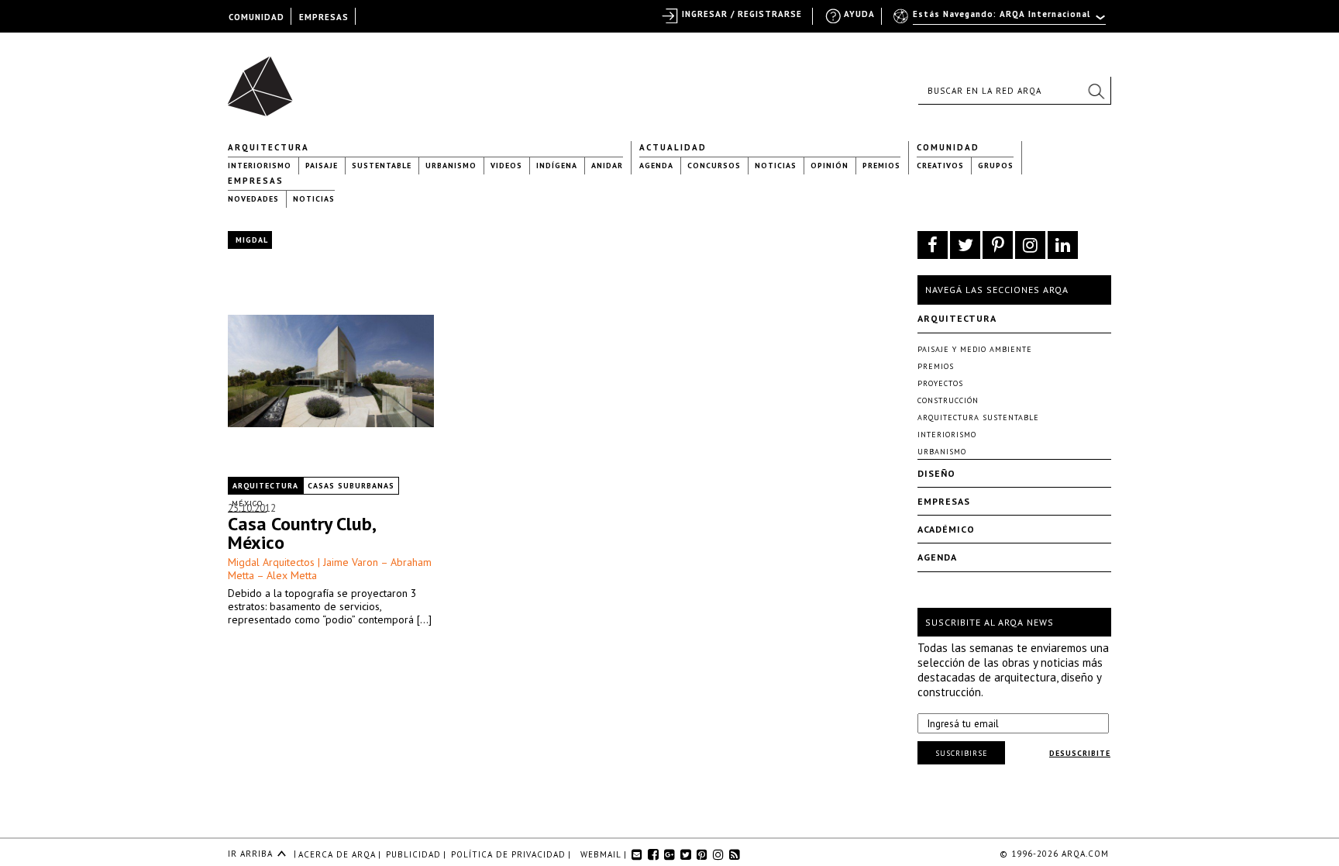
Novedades (253, 199)
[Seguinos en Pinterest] (998, 245)
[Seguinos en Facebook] (932, 245)
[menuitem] (1001, 21)
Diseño (936, 473)
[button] (1095, 90)
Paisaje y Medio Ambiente (974, 349)
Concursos (714, 165)
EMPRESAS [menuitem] (324, 17)
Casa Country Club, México (301, 533)
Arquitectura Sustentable (978, 417)
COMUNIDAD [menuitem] (256, 17)
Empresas (256, 180)
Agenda (656, 165)
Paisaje (321, 165)
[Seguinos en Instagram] (1030, 245)
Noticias (776, 165)
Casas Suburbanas (351, 486)
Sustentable (381, 165)
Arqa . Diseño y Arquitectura (264, 79)
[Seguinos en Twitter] (965, 245)
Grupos (996, 165)
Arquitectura (268, 147)
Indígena (556, 165)
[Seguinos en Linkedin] (1063, 245)
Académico (946, 529)
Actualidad (673, 147)
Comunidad (948, 147)
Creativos (940, 165)
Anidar (607, 165)
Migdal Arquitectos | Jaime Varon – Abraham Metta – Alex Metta (330, 568)
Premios (881, 165)
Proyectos (940, 383)
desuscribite (1079, 753)
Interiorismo (259, 165)
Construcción (948, 400)
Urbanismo (451, 165)
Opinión (829, 165)
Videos (506, 165)
